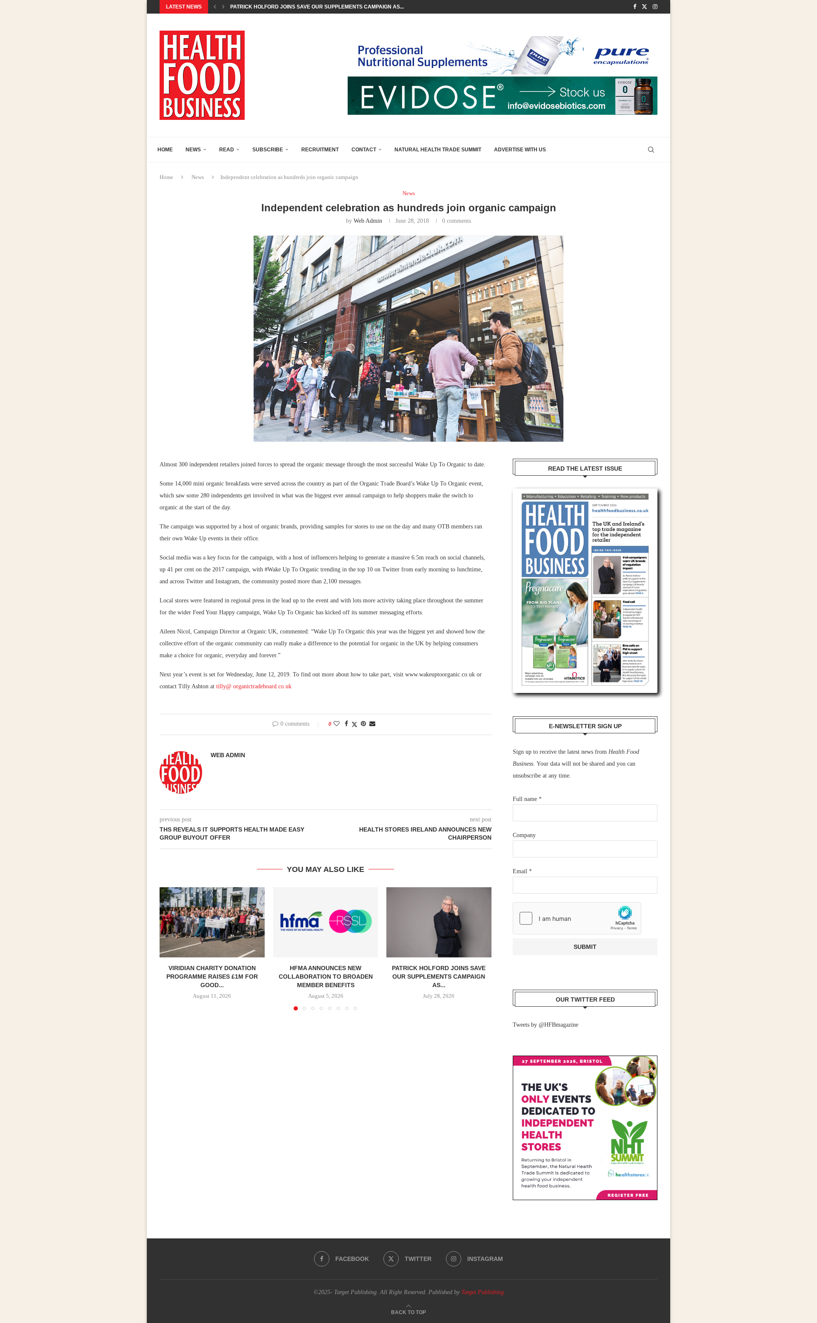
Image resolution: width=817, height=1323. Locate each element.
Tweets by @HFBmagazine (545, 1025)
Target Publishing (482, 1292)
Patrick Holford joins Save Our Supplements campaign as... (439, 976)
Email (522, 871)
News (193, 150)
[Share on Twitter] (354, 724)
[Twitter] (644, 7)
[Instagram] (655, 7)
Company (524, 835)
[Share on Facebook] (346, 724)
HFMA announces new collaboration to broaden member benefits (325, 976)
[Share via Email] (372, 724)
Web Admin (368, 221)
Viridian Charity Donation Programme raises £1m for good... (212, 976)
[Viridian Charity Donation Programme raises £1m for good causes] (212, 922)
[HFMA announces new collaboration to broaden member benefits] (325, 922)
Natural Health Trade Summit (437, 150)
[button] (214, 7)
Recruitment (320, 150)
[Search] (651, 149)
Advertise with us (520, 150)
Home (165, 150)
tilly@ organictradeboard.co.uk (253, 686)
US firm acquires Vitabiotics (271, 7)
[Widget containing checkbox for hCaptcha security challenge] (577, 918)
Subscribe (267, 150)
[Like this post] (337, 724)
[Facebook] (634, 7)
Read (226, 150)
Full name (527, 799)
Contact (363, 150)
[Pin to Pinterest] (363, 724)
